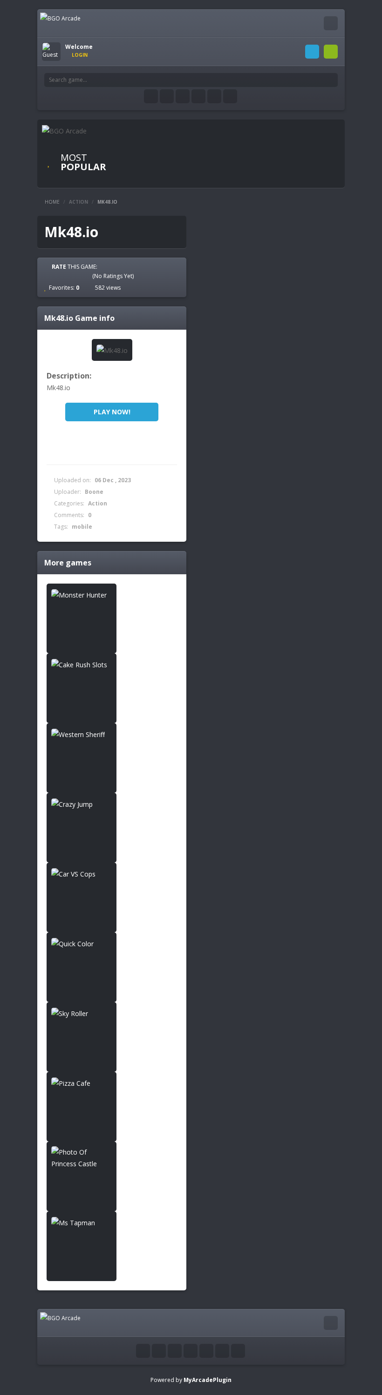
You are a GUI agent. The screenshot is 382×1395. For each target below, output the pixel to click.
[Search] (330, 80)
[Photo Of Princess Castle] (81, 1158)
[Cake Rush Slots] (81, 664)
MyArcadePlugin (208, 1380)
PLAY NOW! (112, 411)
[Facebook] (151, 96)
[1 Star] (53, 276)
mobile (82, 527)
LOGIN (312, 52)
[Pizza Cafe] (81, 1083)
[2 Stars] (61, 276)
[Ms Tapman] (81, 1222)
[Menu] (331, 23)
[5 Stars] (86, 276)
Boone (94, 492)
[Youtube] (183, 96)
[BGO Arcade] (60, 18)
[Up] (238, 1351)
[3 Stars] (70, 276)
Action (78, 202)
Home (52, 202)
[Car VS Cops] (81, 873)
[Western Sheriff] (81, 734)
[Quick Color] (81, 943)
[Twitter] (167, 96)
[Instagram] (198, 96)
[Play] (168, 147)
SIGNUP (331, 52)
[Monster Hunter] (81, 594)
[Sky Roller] (81, 1013)
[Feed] (214, 96)
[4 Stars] (78, 276)
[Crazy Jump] (81, 804)
